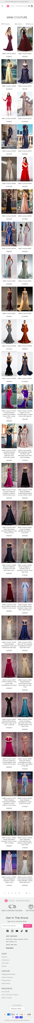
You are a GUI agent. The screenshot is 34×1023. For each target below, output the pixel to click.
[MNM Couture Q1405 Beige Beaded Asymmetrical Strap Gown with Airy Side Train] (25, 665)
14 (26, 893)
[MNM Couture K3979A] (9, 234)
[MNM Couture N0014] (9, 39)
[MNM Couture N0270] (25, 104)
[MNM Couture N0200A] (9, 104)
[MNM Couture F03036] (25, 331)
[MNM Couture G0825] (9, 71)
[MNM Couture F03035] (9, 364)
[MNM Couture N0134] (25, 71)
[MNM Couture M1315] (25, 299)
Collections (5, 960)
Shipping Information (8, 974)
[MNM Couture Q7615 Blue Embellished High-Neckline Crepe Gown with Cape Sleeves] (25, 590)
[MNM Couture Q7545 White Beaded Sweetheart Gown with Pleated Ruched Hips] (9, 627)
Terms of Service (7, 977)
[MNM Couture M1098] (25, 201)
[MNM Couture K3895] (9, 169)
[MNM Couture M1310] (25, 234)
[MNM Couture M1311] (9, 266)
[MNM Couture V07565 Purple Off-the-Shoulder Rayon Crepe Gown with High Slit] (25, 396)
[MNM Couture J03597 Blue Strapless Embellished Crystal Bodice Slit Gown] (25, 783)
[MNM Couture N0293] (9, 136)
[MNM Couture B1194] (9, 299)
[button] (2, 6)
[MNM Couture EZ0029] (9, 201)
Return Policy (6, 983)
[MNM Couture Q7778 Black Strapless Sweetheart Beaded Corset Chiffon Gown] (25, 475)
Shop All (4, 957)
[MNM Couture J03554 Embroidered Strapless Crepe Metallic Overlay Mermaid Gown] (25, 862)
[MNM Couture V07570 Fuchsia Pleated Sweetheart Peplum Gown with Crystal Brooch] (9, 396)
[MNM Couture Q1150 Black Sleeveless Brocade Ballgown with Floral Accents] (9, 513)
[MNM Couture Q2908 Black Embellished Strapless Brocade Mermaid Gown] (9, 550)
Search (4, 966)
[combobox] (19, 24)
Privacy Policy (6, 980)
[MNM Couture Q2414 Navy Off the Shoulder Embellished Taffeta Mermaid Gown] (25, 627)
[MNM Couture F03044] (25, 364)
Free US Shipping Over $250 (12, 911)
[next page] (30, 893)
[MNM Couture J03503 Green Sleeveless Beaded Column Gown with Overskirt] (9, 823)
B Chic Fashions (13, 1020)
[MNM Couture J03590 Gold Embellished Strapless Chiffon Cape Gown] (9, 862)
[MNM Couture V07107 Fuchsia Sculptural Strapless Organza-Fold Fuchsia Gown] (9, 475)
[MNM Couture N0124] (25, 39)
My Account (6, 991)
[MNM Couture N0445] (25, 169)
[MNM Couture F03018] (9, 331)
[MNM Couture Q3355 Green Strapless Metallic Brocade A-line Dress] (25, 513)
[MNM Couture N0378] (25, 136)
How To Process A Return (10, 995)
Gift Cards (5, 963)
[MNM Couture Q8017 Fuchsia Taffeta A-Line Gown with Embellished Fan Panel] (9, 665)
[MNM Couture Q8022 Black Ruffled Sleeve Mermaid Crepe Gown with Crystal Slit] (9, 705)
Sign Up (27, 926)
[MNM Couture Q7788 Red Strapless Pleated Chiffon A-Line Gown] (9, 590)
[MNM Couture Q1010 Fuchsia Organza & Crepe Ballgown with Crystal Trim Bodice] (9, 744)
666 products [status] (5, 24)
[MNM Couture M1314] (25, 266)
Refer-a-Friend (6, 998)
